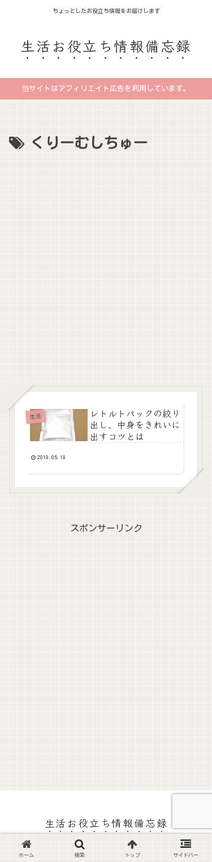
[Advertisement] (106, 267)
